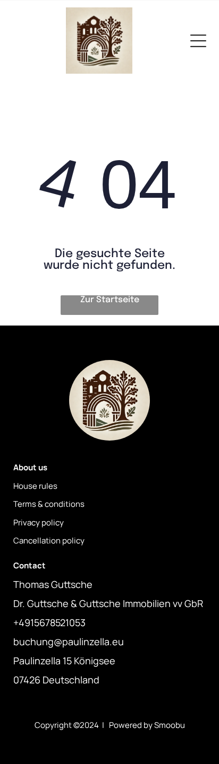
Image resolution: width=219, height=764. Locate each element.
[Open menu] (198, 41)
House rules (35, 485)
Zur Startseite (109, 299)
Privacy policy (38, 522)
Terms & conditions (49, 504)
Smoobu (169, 725)
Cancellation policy (49, 540)
